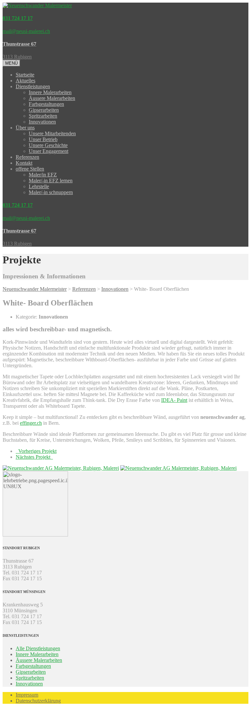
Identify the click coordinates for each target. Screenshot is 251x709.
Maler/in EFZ (43, 174)
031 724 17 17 (18, 18)
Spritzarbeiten (43, 116)
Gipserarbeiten (44, 110)
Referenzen (27, 157)
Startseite (25, 74)
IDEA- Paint (174, 400)
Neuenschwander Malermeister (35, 289)
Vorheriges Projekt (36, 451)
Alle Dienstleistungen (38, 648)
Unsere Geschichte (48, 145)
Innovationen (42, 121)
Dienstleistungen (33, 86)
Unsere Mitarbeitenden (52, 133)
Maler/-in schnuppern (51, 192)
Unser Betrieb (43, 139)
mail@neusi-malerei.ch (26, 31)
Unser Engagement (48, 151)
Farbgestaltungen (46, 104)
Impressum (27, 695)
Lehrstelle (39, 186)
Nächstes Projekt (34, 457)
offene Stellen (30, 169)
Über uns (25, 127)
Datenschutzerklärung (38, 700)
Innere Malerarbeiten (50, 92)
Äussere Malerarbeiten (52, 98)
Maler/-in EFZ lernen (51, 180)
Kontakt (24, 163)
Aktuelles (25, 80)
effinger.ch (31, 423)
